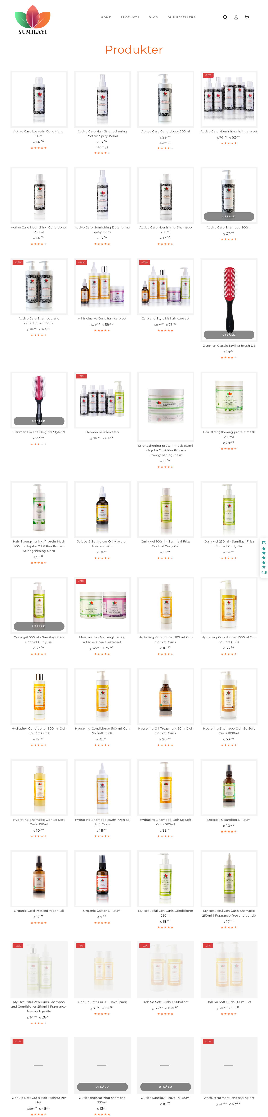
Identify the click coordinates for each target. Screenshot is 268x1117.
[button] (225, 17)
